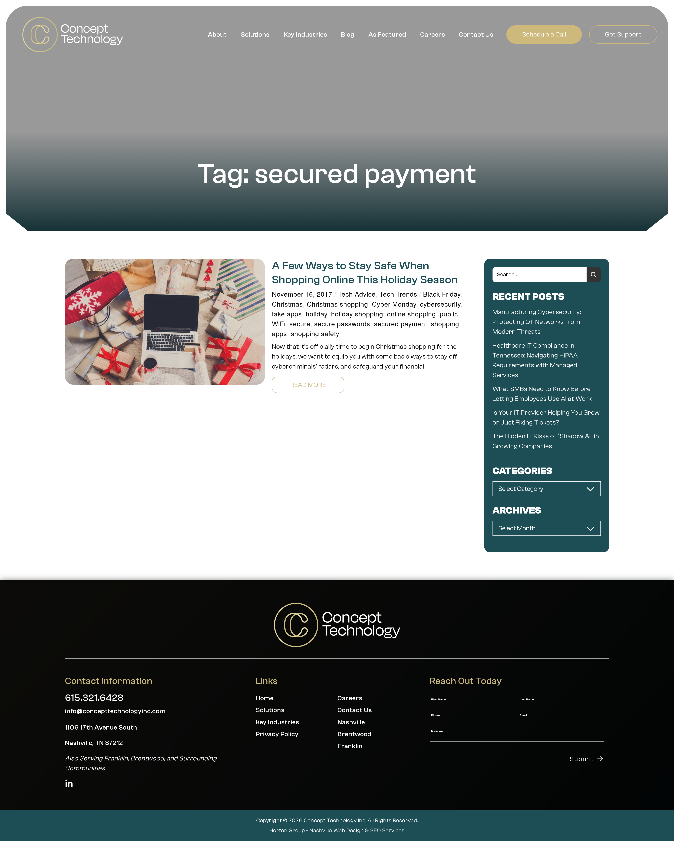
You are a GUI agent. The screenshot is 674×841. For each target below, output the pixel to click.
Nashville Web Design (336, 830)
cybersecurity (440, 304)
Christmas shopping (337, 304)
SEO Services (387, 830)
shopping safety (315, 333)
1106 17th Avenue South (101, 727)
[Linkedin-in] (69, 784)
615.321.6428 (94, 698)
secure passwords (342, 323)
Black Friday (441, 294)
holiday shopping (357, 313)
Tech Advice (357, 294)
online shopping (411, 313)
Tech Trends (398, 294)
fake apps (287, 313)
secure (299, 323)
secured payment (400, 323)
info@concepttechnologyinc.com (115, 711)
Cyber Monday (394, 304)
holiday (316, 313)
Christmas (287, 304)
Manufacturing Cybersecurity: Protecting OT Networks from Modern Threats (537, 321)
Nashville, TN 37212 (94, 743)
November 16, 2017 (302, 294)
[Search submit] (594, 274)
